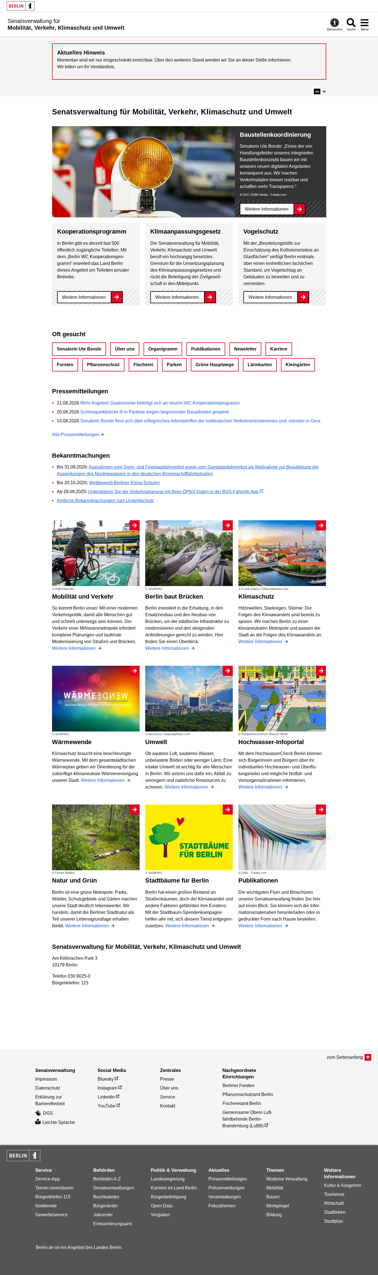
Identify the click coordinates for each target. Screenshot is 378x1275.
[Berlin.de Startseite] (21, 6)
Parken (174, 364)
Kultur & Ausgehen (342, 1185)
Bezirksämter (106, 1196)
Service (167, 1097)
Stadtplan (333, 1221)
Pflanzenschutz (103, 364)
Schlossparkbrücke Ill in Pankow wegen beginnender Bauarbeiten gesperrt (154, 412)
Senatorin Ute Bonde (79, 349)
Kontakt (167, 1106)
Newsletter (245, 349)
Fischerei (143, 364)
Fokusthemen (222, 1205)
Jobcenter (103, 1214)
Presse (167, 1079)
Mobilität (274, 1187)
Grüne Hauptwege (215, 364)
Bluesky (106, 1079)
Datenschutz (47, 1088)
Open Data (161, 1205)
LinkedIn (106, 1097)
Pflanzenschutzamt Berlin (247, 1094)
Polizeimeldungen (226, 1187)
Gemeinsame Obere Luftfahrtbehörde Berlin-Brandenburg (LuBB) (247, 1119)
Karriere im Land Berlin (174, 1187)
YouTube (107, 1106)
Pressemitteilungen (227, 1179)
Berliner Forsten (238, 1085)
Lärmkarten (260, 364)
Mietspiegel (277, 1205)
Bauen (273, 1196)
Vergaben (160, 1214)
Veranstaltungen (224, 1196)
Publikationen (205, 349)
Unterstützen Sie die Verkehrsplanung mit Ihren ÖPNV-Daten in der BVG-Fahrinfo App (173, 491)
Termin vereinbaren (54, 1187)
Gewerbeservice (51, 1214)
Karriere (278, 349)
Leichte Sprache (59, 1122)
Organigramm (162, 349)
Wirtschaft (334, 1203)
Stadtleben (335, 1212)
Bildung (274, 1214)
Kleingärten (298, 364)
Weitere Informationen (266, 209)
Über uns (125, 349)
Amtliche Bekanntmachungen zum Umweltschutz (105, 500)
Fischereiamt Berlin (241, 1103)
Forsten (65, 364)
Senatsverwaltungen (113, 1187)
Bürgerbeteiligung (168, 1196)
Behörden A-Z (107, 1179)
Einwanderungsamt (112, 1223)
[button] (320, 91)
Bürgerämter (105, 1205)
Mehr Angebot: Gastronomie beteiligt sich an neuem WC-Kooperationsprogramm (160, 403)
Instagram (107, 1088)
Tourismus (334, 1194)
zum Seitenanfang (345, 1057)
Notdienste (46, 1205)
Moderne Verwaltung (286, 1179)
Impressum (46, 1079)
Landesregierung (168, 1179)
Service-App (47, 1179)
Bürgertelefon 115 (53, 1196)
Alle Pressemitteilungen (75, 434)
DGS (48, 1113)
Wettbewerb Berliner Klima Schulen (124, 482)
